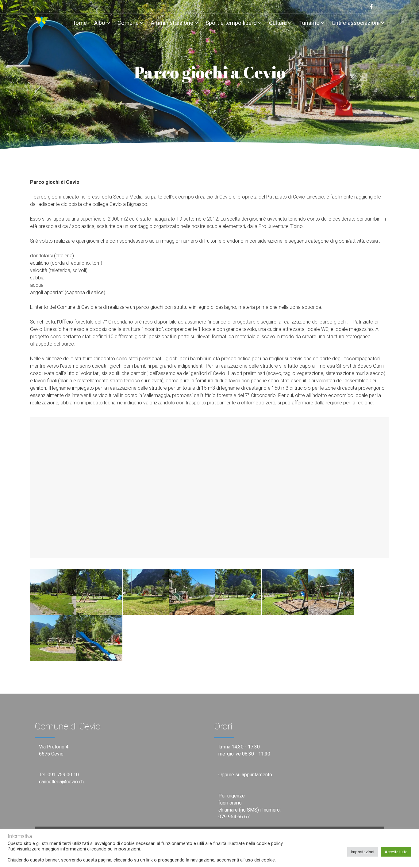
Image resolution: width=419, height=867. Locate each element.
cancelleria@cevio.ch (61, 782)
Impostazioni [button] (362, 852)
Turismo (309, 23)
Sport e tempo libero (231, 23)
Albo (99, 23)
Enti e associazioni (355, 23)
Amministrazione (172, 23)
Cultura (278, 23)
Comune (128, 23)
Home (79, 23)
